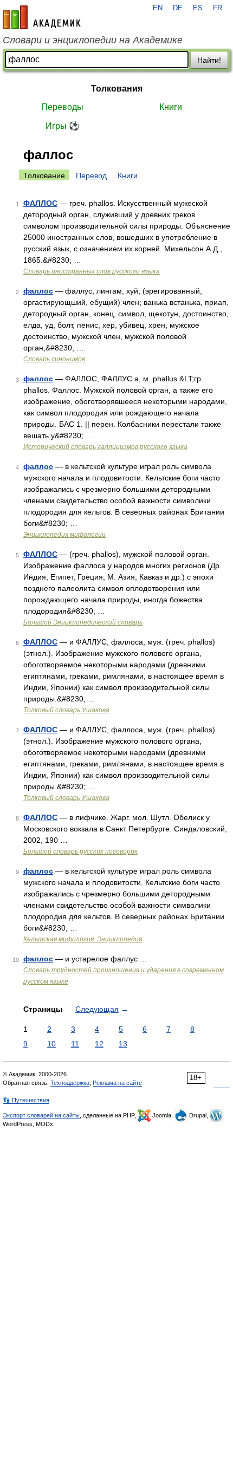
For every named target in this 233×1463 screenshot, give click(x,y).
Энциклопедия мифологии (64, 534)
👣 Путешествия (26, 1100)
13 (123, 1043)
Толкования (117, 88)
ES (198, 8)
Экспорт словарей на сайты (41, 1115)
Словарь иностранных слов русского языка (91, 271)
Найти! (209, 60)
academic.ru (42, 17)
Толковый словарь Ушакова (66, 710)
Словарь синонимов (54, 359)
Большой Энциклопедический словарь (83, 622)
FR (217, 8)
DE (178, 8)
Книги (170, 107)
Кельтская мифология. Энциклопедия (82, 939)
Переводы (62, 107)
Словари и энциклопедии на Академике (93, 40)
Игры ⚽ (63, 126)
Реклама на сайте (117, 1083)
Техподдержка (69, 1083)
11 (75, 1043)
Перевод (91, 175)
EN (158, 8)
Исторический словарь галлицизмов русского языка (105, 447)
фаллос (38, 291)
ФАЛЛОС (40, 203)
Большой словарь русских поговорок (80, 851)
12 (99, 1043)
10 (51, 1043)
